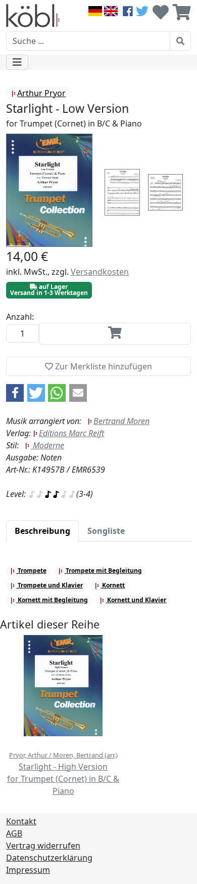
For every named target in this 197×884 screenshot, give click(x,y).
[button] (15, 393)
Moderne (47, 445)
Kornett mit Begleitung (52, 600)
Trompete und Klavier (49, 585)
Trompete (31, 570)
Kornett (113, 585)
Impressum (28, 869)
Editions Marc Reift (71, 433)
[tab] (42, 530)
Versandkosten (100, 271)
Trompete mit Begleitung (103, 570)
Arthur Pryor (41, 93)
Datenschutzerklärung (49, 857)
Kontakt (21, 821)
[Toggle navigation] (17, 62)
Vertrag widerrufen (43, 845)
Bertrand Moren (121, 421)
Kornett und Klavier (136, 600)
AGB (14, 833)
